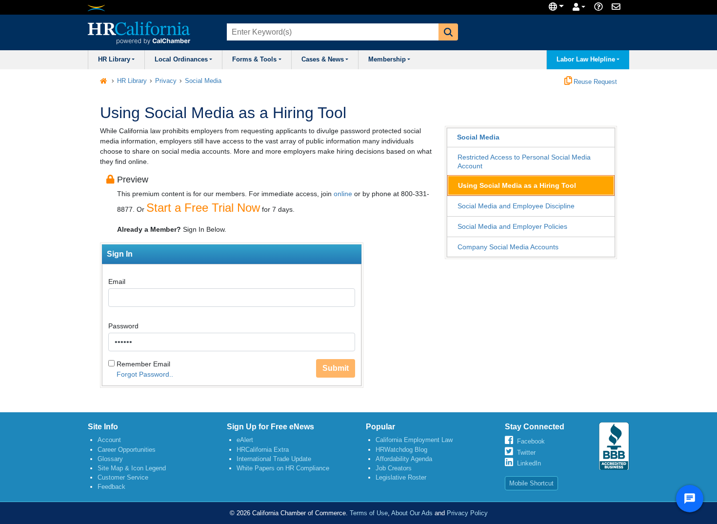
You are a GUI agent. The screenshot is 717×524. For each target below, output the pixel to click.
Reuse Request (594, 82)
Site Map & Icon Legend (132, 468)
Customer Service (123, 477)
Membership (387, 59)
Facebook (531, 441)
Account (109, 439)
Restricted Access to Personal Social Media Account (524, 161)
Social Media (203, 81)
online (343, 194)
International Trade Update (274, 459)
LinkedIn (529, 463)
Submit (335, 368)
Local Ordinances (181, 59)
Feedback (111, 486)
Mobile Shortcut (531, 483)
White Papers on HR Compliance (283, 468)
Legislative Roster (401, 477)
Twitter (526, 452)
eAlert (245, 439)
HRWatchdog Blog (401, 449)
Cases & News (322, 59)
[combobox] (332, 31)
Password (123, 326)
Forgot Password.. (145, 374)
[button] (448, 31)
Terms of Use (369, 513)
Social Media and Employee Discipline (516, 206)
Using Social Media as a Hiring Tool (517, 185)
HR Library (114, 59)
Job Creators (394, 468)
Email (116, 281)
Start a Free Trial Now (203, 207)
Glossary (110, 459)
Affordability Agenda (404, 459)
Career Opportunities (127, 449)
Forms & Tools (254, 59)
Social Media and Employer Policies (512, 226)
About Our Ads (412, 513)
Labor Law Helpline (586, 59)
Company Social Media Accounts (508, 247)
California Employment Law (414, 439)
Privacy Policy (467, 513)
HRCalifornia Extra (263, 449)
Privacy (166, 81)
